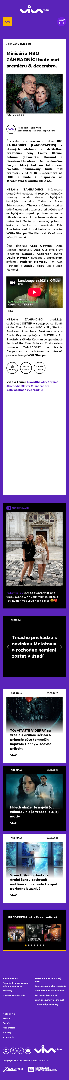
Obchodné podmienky (46, 1004)
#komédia (13, 386)
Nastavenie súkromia (14, 995)
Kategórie (9, 1013)
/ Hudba (16, 620)
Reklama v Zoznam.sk (46, 995)
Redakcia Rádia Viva (29, 127)
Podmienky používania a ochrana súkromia (15, 984)
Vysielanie (8, 1037)
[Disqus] (34, 442)
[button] (25, 945)
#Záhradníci (35, 390)
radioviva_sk (14, 593)
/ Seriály (11, 44)
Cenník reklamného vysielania (50, 985)
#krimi (25, 386)
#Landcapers (40, 386)
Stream (6, 1018)
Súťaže (6, 1023)
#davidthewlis (36, 382)
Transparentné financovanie (49, 990)
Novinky (7, 1032)
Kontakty (7, 990)
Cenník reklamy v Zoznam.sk (49, 999)
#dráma (53, 382)
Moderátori (9, 1027)
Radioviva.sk (10, 978)
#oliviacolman (16, 390)
